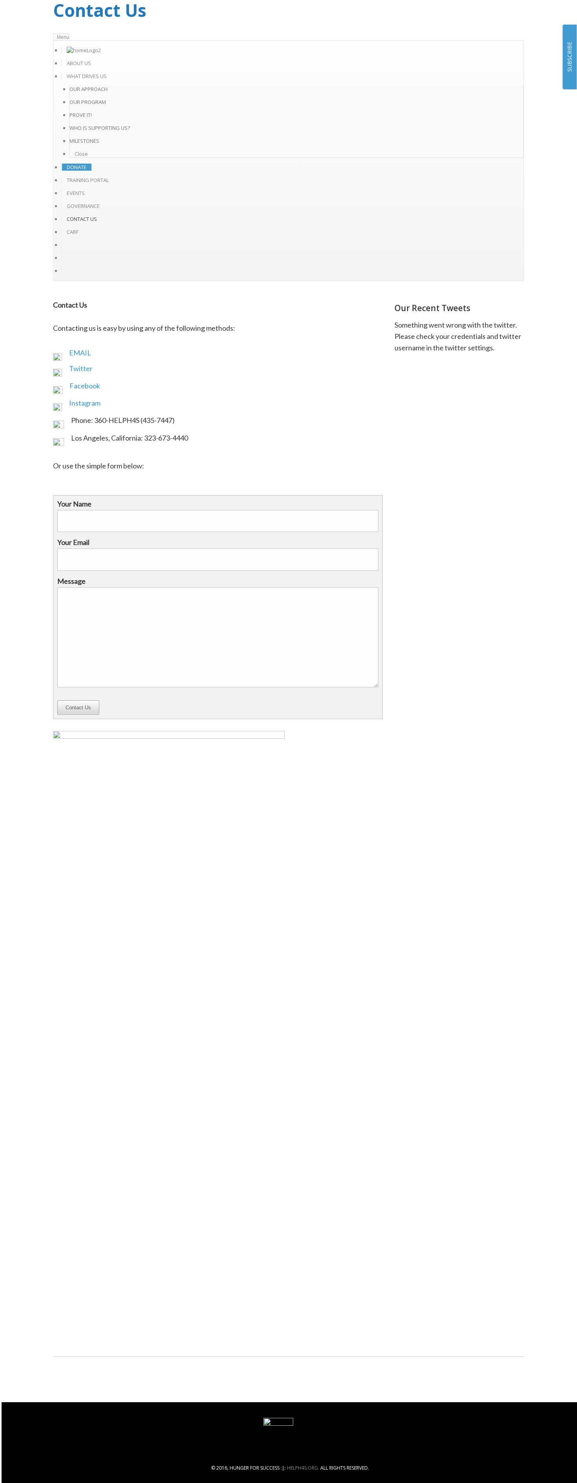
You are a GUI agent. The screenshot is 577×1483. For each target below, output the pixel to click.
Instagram (84, 403)
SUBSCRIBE (569, 57)
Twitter (81, 368)
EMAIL (80, 352)
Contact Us (78, 708)
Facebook (84, 385)
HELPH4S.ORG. (303, 1468)
